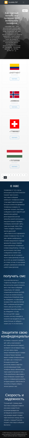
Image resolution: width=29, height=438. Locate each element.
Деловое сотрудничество (19, 435)
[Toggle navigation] (23, 2)
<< (2, 175)
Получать (14, 79)
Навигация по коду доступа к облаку (15, 432)
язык (24, 10)
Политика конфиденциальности (19, 434)
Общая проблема (8, 435)
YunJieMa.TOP (13, 2)
